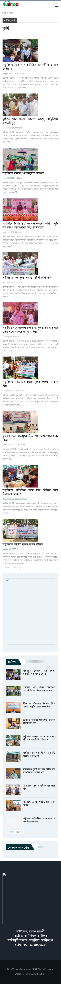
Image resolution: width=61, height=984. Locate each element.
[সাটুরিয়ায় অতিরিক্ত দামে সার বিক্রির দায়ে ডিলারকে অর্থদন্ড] (20, 476)
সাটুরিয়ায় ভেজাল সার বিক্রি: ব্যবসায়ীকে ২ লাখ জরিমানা (30, 67)
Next (15, 567)
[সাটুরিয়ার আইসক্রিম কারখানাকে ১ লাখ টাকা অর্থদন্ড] (13, 822)
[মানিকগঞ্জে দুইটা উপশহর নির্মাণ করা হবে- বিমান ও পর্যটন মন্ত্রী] (13, 773)
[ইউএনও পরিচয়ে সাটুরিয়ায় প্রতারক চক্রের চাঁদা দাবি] (13, 723)
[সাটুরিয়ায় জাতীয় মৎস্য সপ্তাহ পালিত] (20, 530)
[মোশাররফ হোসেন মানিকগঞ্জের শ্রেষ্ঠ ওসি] (13, 789)
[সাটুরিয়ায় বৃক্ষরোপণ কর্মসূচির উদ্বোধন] (20, 159)
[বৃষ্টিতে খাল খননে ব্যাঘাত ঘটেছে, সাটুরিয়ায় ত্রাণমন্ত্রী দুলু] (20, 104)
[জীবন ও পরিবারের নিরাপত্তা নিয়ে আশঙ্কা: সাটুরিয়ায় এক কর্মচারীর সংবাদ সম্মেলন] (13, 707)
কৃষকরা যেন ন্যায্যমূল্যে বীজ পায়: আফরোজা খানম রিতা (30, 438)
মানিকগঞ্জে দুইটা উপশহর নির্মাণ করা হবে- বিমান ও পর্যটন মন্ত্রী (39, 771)
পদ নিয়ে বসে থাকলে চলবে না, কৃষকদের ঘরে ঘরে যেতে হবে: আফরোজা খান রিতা (30, 330)
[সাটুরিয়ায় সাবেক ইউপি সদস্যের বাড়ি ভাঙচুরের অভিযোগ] (13, 756)
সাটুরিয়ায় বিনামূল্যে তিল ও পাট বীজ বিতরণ (27, 278)
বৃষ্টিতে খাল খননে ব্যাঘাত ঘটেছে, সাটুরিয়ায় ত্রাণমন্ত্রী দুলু (30, 121)
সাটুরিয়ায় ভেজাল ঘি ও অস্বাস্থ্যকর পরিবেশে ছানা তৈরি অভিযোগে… (39, 738)
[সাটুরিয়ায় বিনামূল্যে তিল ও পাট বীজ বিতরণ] (20, 263)
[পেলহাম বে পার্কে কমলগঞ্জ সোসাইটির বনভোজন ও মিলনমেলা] (13, 691)
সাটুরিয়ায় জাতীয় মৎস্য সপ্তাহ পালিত (23, 544)
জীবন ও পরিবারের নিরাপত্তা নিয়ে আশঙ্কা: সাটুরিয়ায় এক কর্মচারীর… (39, 705)
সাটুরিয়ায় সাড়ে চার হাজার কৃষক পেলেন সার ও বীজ (30, 384)
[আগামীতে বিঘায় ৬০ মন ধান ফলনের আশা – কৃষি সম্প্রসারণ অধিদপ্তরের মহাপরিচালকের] (20, 209)
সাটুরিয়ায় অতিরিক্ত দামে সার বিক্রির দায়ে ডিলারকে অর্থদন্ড (30, 492)
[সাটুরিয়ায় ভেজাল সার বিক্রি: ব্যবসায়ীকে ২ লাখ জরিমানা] (20, 50)
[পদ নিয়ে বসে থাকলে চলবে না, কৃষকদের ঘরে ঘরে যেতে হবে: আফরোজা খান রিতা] (20, 313)
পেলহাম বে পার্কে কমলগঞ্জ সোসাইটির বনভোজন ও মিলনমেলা (39, 689)
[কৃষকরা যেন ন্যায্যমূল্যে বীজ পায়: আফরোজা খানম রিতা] (20, 422)
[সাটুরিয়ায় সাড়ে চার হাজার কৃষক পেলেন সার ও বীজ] (20, 368)
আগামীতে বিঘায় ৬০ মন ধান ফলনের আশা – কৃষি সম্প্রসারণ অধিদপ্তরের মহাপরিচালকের (30, 225)
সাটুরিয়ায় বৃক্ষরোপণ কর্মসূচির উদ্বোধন (23, 173)
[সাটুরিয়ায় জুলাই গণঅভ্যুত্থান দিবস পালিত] (13, 805)
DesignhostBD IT (38, 974)
